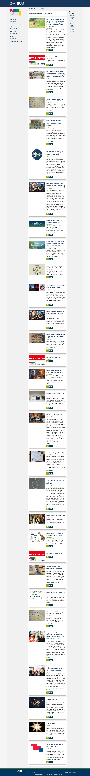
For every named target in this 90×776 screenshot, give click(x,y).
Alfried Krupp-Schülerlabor (41, 8)
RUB (32, 8)
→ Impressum (66, 771)
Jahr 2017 (71, 30)
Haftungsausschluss (17, 41)
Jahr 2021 (71, 23)
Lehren (15, 36)
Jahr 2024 (71, 18)
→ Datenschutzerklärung (69, 772)
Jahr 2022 (71, 22)
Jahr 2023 (71, 20)
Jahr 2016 (71, 31)
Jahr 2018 (71, 28)
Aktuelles (51, 8)
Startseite (15, 19)
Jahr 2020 (71, 25)
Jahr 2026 (71, 15)
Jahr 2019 (71, 26)
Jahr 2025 (71, 17)
